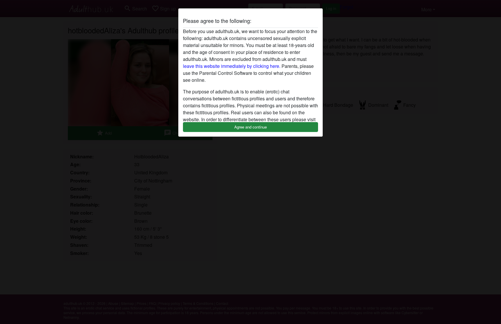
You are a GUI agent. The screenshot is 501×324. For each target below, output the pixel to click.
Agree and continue (250, 127)
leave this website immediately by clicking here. (231, 66)
